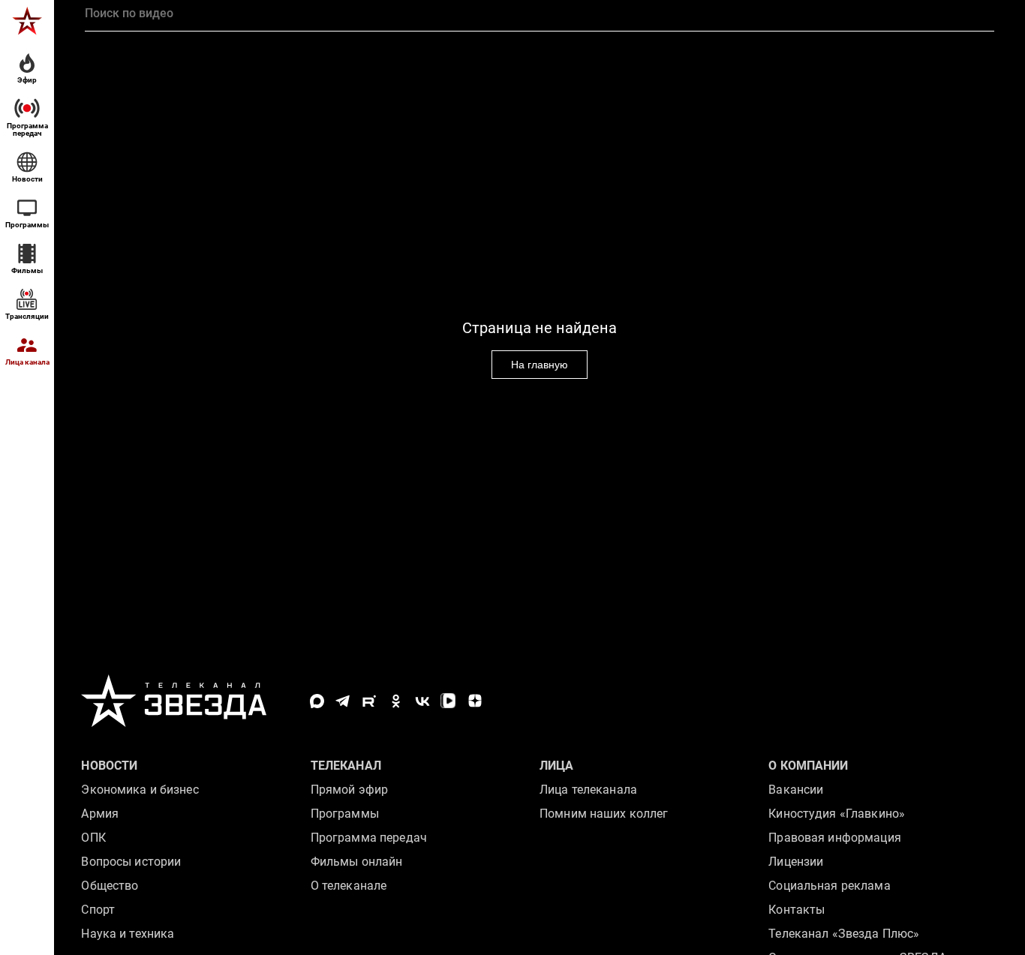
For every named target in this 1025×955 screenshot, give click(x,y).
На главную (539, 365)
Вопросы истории (131, 861)
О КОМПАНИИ (808, 765)
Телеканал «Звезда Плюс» (843, 933)
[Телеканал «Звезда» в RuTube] (369, 701)
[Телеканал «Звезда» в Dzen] (474, 701)
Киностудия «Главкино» (836, 813)
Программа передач (369, 837)
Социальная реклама (829, 885)
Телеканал (346, 765)
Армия (100, 813)
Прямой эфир (349, 789)
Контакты (796, 909)
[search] (539, 13)
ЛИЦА (557, 765)
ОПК (93, 837)
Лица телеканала (588, 789)
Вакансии (795, 789)
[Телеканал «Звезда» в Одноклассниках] (396, 701)
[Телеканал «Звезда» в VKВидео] (448, 701)
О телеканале (349, 885)
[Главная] (27, 21)
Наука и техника (127, 933)
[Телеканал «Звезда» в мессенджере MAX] (317, 701)
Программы (345, 813)
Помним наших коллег (604, 813)
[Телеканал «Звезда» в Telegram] (343, 701)
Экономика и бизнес (139, 789)
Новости (109, 765)
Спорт (98, 909)
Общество (109, 885)
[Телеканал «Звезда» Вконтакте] (422, 701)
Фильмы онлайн (357, 861)
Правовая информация (834, 837)
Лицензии (795, 861)
